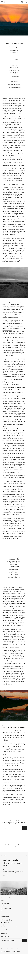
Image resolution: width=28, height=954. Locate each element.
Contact (3, 911)
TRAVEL (16, 59)
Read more (5, 875)
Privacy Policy (14, 948)
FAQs (2, 900)
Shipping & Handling (6, 908)
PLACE (11, 59)
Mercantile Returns (5, 903)
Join (25, 827)
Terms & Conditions (5, 951)
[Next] (26, 855)
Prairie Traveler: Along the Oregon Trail (12, 863)
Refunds (13, 951)
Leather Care (4, 906)
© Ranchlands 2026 (5, 948)
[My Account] (22, 2)
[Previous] (1, 855)
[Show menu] (2, 2)
